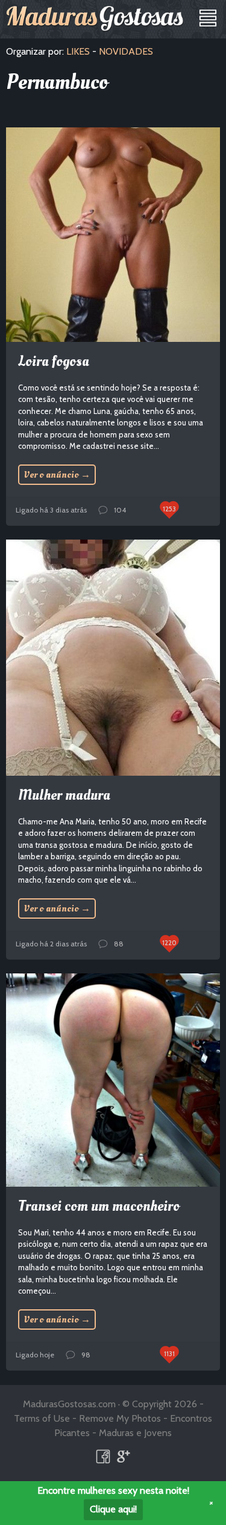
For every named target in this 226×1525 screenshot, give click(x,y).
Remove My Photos (120, 1418)
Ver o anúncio (57, 474)
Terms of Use (42, 1418)
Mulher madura (64, 795)
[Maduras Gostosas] (95, 18)
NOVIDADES (126, 51)
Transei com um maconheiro (99, 1206)
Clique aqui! (113, 1509)
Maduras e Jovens (135, 1432)
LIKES (78, 51)
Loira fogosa (53, 361)
